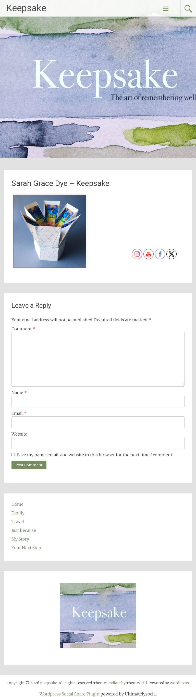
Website (19, 434)
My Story (20, 539)
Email (18, 413)
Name (19, 392)
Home (17, 504)
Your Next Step (26, 547)
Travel (17, 521)
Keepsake (26, 8)
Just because (23, 530)
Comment (23, 328)
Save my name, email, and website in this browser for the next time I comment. (95, 454)
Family (17, 512)
